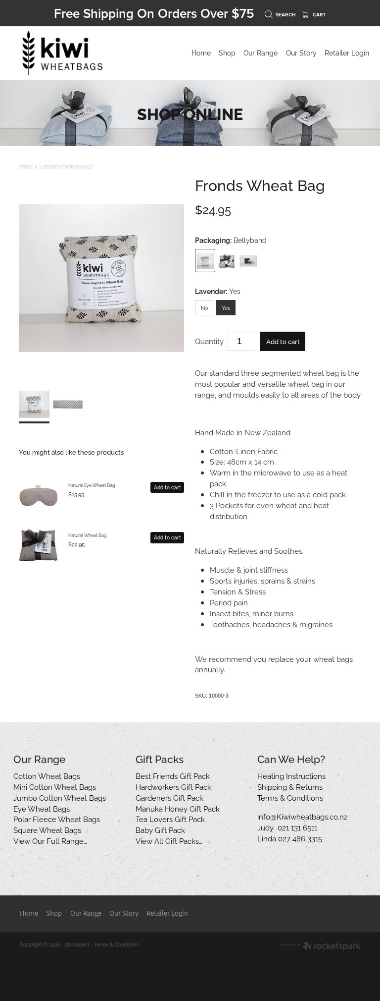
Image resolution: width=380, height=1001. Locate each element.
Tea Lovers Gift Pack (170, 819)
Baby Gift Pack (160, 829)
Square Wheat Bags (47, 829)
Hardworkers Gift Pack (173, 786)
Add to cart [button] (283, 341)
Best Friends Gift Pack (173, 775)
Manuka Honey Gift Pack (178, 808)
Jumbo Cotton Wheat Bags (59, 797)
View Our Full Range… (50, 840)
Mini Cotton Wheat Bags (54, 786)
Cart (318, 14)
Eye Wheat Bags (41, 808)
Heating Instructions (291, 775)
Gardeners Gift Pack (169, 797)
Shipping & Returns (290, 786)
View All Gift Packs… (169, 840)
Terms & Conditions (290, 797)
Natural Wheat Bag (87, 535)
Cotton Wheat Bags (46, 775)
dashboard (77, 944)
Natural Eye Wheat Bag (91, 485)
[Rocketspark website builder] (320, 947)
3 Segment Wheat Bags (66, 167)
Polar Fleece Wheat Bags (56, 819)
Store (26, 167)
